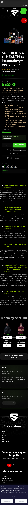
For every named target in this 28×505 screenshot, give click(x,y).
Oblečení (4, 435)
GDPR (3, 482)
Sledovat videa (17, 465)
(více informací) (7, 187)
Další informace (6, 132)
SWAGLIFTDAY (6, 442)
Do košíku (19, 145)
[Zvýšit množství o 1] (10, 145)
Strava (4, 437)
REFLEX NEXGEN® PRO (12, 291)
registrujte (10, 381)
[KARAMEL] (3, 166)
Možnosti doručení (7, 138)
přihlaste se (21, 379)
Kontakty (24, 5)
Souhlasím (21, 501)
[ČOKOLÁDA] (7, 166)
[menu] (2, 6)
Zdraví (3, 433)
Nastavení (14, 496)
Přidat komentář (9, 403)
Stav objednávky (6, 478)
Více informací (22, 492)
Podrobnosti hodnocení (8, 71)
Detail (7, 345)
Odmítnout (7, 501)
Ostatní (4, 440)
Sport (3, 431)
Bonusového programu (19, 150)
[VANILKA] (15, 166)
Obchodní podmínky (7, 480)
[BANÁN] (11, 166)
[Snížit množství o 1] (3, 145)
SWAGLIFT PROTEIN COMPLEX (15, 185)
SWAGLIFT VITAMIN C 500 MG (14, 226)
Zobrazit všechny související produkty (14, 356)
